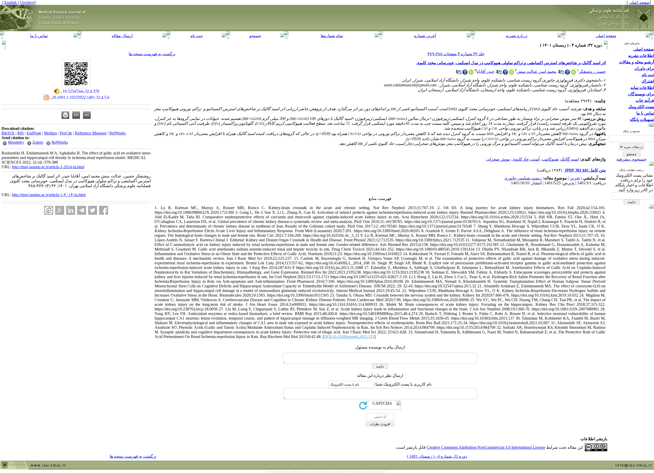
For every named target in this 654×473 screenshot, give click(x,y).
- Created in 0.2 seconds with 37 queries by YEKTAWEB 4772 (349, 471)
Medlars (50, 133)
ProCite (66, 133)
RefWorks (117, 133)
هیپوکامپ (550, 159)
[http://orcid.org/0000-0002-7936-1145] (511, 73)
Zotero (37, 142)
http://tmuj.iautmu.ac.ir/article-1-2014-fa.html (48, 167)
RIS (20, 133)
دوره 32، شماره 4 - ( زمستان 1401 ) (437, 456)
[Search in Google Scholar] (567, 73)
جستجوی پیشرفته (631, 159)
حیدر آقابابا (485, 71)
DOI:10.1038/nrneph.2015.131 (349, 336)
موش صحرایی (498, 159)
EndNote (34, 133)
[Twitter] (92, 210)
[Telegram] (81, 210)
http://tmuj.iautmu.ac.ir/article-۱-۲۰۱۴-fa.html (49, 195)
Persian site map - (278, 471)
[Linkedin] (70, 210)
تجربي (575, 178)
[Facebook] (103, 210)
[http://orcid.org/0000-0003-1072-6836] (573, 73)
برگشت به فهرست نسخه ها (152, 54)
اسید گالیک (569, 159)
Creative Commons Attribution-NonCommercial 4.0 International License (486, 447)
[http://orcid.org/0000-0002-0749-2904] (471, 73)
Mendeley (16, 142)
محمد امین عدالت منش (536, 71)
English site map (300, 471)
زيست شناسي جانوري (523, 178)
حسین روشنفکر (592, 71)
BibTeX (8, 133)
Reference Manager (91, 133)
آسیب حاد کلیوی (526, 159)
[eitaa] (48, 210)
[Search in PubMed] (561, 73)
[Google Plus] (59, 210)
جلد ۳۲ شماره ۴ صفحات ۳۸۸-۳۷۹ (456, 54)
